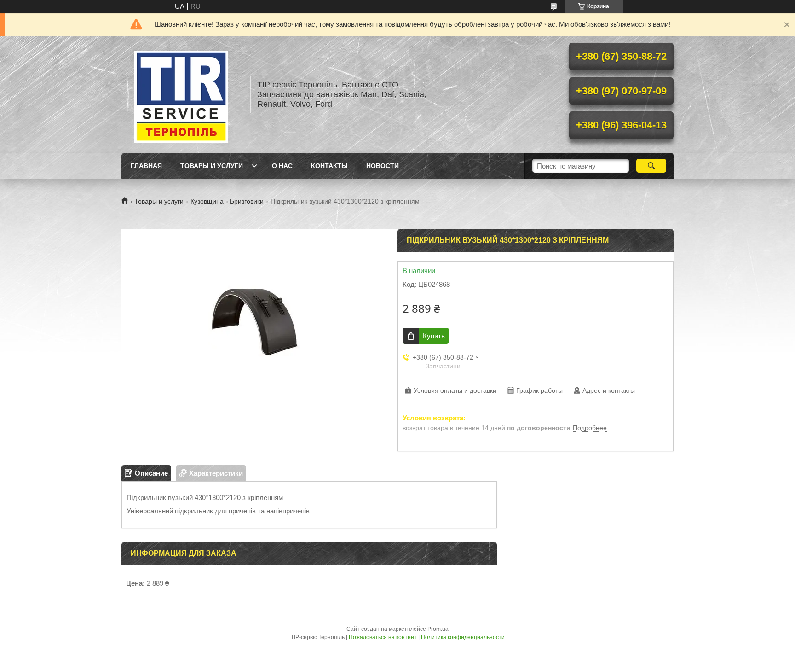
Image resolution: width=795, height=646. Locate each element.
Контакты (329, 165)
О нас (282, 165)
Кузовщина (207, 201)
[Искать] (651, 166)
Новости (382, 165)
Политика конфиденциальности (463, 637)
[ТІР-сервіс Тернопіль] (181, 94)
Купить (434, 336)
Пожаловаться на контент (383, 637)
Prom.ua (438, 629)
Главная (146, 165)
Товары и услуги (211, 165)
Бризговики (247, 201)
